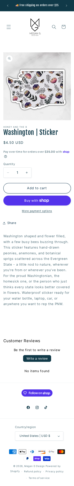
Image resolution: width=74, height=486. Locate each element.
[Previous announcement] (7, 5)
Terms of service (39, 477)
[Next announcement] (66, 5)
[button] (8, 27)
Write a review (37, 358)
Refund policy (32, 471)
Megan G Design (34, 466)
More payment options (37, 210)
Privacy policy (55, 471)
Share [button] (11, 223)
